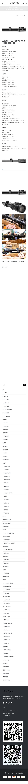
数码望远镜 (6, 489)
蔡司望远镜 (6, 506)
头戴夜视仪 (5, 446)
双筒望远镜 (5, 439)
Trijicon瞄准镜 (7, 606)
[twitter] (6, 703)
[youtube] (11, 703)
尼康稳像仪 (6, 653)
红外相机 (6, 423)
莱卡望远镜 (6, 503)
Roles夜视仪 (6, 403)
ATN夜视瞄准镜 (7, 586)
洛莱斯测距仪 (6, 526)
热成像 (4, 569)
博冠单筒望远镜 (7, 473)
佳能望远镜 (6, 469)
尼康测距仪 (6, 546)
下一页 (23, 15)
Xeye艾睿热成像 (6, 416)
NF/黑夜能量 (6, 399)
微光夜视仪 (5, 449)
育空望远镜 (6, 499)
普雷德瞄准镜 (6, 459)
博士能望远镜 (7, 476)
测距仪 (4, 529)
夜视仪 (4, 443)
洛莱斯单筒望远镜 (7, 519)
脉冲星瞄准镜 (6, 673)
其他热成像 (6, 613)
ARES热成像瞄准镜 (8, 583)
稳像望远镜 (5, 646)
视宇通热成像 (7, 640)
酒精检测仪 (6, 426)
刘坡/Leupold (7, 616)
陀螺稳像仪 (6, 660)
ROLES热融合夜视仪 (7, 409)
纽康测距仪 (6, 553)
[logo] (14, 2)
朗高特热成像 (7, 626)
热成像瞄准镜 (6, 576)
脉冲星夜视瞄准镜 (8, 633)
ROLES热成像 (6, 406)
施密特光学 (20, 772)
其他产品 (5, 419)
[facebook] (3, 703)
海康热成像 (6, 573)
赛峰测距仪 (5, 676)
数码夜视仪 (5, 456)
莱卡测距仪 (6, 563)
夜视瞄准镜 (6, 620)
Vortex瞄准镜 (6, 413)
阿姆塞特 (6, 509)
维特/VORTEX (7, 630)
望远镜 (4, 463)
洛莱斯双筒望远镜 (7, 523)
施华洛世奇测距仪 (8, 549)
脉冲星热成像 (7, 636)
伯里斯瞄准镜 (7, 610)
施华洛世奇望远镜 (8, 493)
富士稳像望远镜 (7, 650)
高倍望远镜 (6, 513)
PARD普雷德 (7, 599)
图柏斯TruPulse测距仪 (9, 543)
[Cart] (26, 3)
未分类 (4, 516)
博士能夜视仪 (6, 436)
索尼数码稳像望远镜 (8, 656)
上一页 (19, 15)
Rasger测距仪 (7, 536)
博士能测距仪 (7, 539)
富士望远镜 (6, 483)
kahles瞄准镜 (7, 596)
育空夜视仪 (5, 663)
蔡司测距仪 (6, 566)
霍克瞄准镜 (6, 643)
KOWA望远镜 (7, 466)
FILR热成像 (6, 593)
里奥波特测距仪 (6, 680)
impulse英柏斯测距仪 (9, 533)
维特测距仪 (6, 556)
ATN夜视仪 (5, 396)
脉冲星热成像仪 (6, 670)
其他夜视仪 (5, 429)
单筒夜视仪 (5, 433)
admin (3, 261)
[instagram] (9, 703)
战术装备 (5, 453)
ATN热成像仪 (7, 589)
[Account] (23, 3)
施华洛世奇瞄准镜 (14, 261)
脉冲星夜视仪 (6, 666)
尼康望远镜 (6, 486)
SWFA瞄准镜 (7, 603)
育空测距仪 (6, 559)
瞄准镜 (4, 579)
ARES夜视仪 (5, 393)
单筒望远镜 (7, 479)
